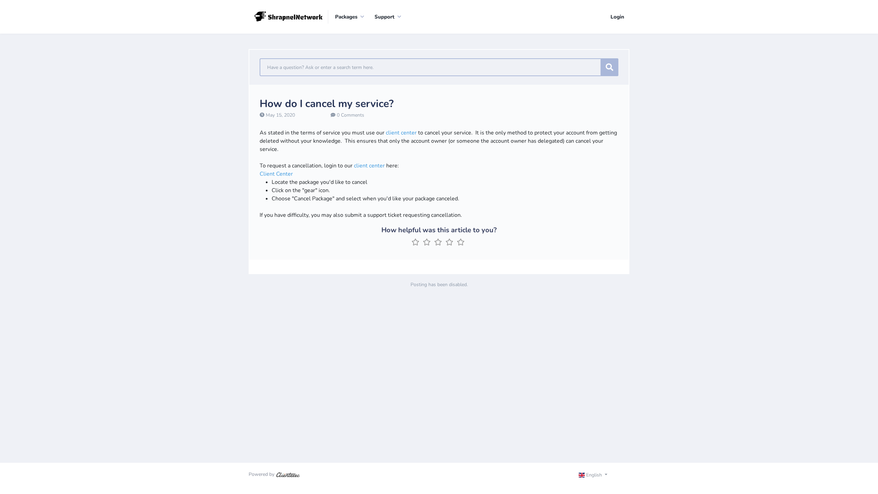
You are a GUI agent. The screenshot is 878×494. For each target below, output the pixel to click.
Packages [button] (346, 16)
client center (401, 133)
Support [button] (384, 16)
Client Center (276, 174)
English (594, 475)
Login (617, 16)
